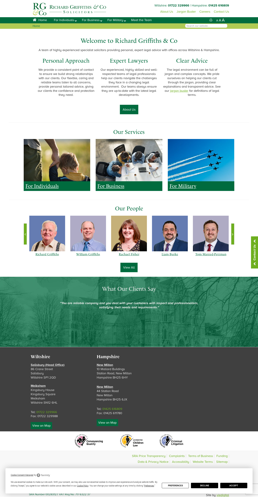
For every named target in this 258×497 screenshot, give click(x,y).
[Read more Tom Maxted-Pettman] (211, 233)
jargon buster (179, 91)
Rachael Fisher (129, 258)
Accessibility (180, 461)
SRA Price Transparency (149, 456)
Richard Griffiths (47, 258)
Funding (222, 456)
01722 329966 (178, 5)
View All (129, 267)
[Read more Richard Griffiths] (47, 233)
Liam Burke (170, 258)
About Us (129, 109)
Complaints (177, 456)
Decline (204, 485)
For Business (110, 186)
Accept (233, 485)
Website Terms (203, 461)
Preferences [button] (149, 486)
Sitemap (222, 461)
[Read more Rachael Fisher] (129, 233)
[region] (57, 160)
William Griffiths (88, 258)
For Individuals (42, 186)
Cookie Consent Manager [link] (22, 475)
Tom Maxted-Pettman (210, 258)
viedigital (223, 495)
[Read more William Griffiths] (88, 233)
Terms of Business (200, 456)
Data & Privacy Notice (153, 461)
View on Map (41, 426)
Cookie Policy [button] (82, 486)
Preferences (175, 485)
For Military (183, 186)
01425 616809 (218, 5)
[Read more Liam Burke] (170, 233)
